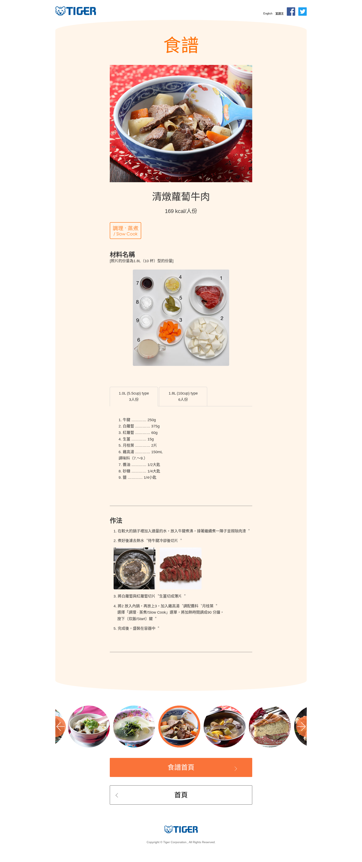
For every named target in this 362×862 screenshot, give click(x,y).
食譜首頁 (181, 767)
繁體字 (279, 13)
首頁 (181, 795)
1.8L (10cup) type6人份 (183, 396)
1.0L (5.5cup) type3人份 (134, 396)
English (267, 13)
